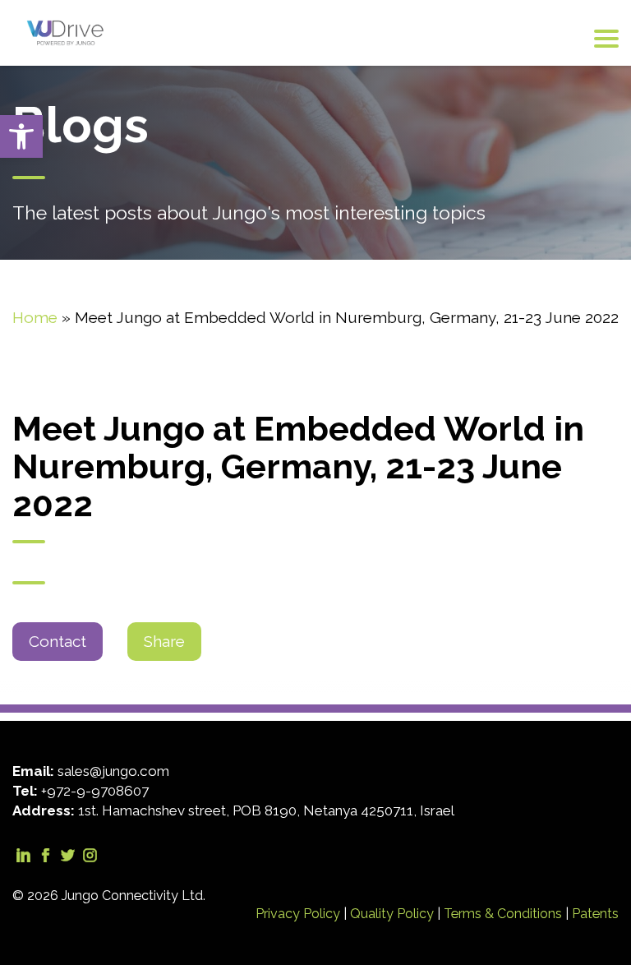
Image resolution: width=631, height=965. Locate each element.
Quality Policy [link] (393, 913)
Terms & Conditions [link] (504, 913)
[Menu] (606, 39)
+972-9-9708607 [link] (95, 791)
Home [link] (35, 317)
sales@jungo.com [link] (113, 771)
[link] (21, 136)
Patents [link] (595, 913)
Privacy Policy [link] (299, 913)
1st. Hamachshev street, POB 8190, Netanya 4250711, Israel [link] (266, 810)
